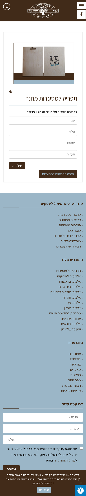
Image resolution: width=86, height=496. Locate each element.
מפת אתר (74, 380)
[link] (6, 6)
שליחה (11, 469)
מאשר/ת (44, 489)
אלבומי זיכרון (72, 308)
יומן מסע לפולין (71, 329)
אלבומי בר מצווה (70, 281)
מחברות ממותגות (69, 214)
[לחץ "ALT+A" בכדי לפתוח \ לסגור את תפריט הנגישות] (80, 490)
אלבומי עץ (74, 302)
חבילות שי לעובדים (68, 246)
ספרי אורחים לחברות (67, 235)
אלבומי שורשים (71, 323)
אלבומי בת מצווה (70, 286)
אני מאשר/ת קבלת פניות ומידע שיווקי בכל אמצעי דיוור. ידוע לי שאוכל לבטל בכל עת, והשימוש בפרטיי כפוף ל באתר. (41, 454)
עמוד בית (75, 353)
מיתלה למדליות (71, 241)
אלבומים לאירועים (69, 276)
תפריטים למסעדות (54, 174)
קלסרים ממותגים (70, 220)
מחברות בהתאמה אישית (65, 313)
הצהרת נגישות (71, 385)
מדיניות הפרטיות (64, 460)
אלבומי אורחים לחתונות (65, 292)
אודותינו (75, 359)
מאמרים (75, 369)
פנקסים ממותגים (70, 225)
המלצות (75, 375)
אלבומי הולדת (72, 297)
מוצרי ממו (74, 230)
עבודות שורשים (71, 318)
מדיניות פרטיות (71, 390)
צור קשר (75, 364)
